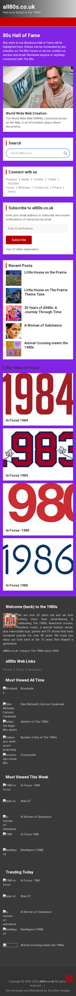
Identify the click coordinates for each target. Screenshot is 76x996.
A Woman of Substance (43, 325)
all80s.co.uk (19, 6)
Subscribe (19, 240)
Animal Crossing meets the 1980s (42, 945)
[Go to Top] (69, 978)
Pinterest (11, 179)
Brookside (27, 688)
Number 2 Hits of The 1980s (39, 737)
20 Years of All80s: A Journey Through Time (42, 310)
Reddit (25, 179)
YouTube (13, 183)
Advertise (24, 187)
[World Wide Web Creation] (38, 87)
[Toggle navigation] (8, 21)
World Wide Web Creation (26, 113)
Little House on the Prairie (45, 272)
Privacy (57, 187)
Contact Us (41, 187)
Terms (11, 191)
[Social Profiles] (27, 974)
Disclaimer (34, 669)
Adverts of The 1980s (35, 721)
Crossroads (28, 755)
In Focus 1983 (17, 475)
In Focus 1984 (17, 420)
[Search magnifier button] (65, 153)
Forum (10, 187)
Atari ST (26, 801)
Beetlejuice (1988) (32, 850)
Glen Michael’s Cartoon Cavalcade (42, 704)
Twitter (51, 179)
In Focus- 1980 (17, 530)
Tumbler (38, 179)
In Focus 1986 (17, 585)
